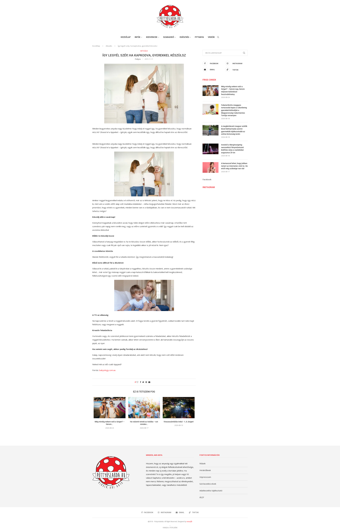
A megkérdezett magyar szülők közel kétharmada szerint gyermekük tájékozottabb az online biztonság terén (234, 130)
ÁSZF (201, 497)
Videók (211, 37)
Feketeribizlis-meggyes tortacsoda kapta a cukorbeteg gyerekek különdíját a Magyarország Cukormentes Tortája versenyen (234, 110)
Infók (137, 37)
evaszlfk (189, 521)
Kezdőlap (126, 37)
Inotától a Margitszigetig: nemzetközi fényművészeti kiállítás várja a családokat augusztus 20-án (232, 149)
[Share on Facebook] (140, 382)
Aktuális (109, 46)
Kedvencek (151, 37)
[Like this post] (137, 382)
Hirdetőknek (205, 470)
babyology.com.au (107, 370)
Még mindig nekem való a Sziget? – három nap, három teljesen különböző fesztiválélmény (233, 90)
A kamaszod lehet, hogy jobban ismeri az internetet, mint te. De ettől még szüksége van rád (234, 166)
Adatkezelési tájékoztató (210, 490)
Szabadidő (168, 37)
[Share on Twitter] (143, 382)
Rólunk (202, 463)
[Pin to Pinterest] (146, 382)
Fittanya (199, 37)
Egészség (184, 37)
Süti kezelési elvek (207, 483)
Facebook (207, 179)
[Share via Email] (149, 382)
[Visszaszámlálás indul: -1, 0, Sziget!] (179, 407)
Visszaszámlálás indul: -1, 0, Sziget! (179, 422)
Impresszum (205, 477)
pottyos (138, 59)
